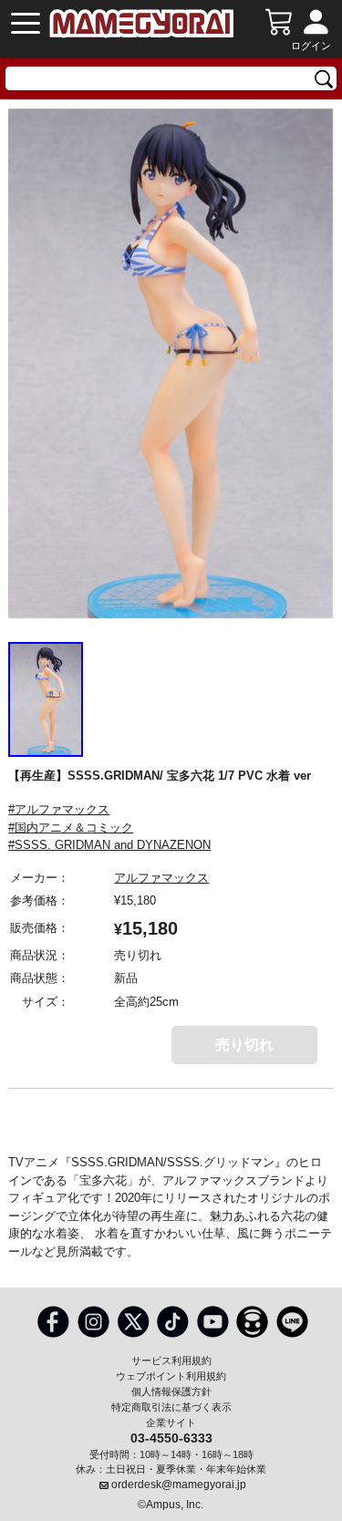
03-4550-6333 (171, 1437)
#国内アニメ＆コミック (70, 827)
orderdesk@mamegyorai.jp (178, 1484)
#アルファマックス (58, 809)
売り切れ (244, 1044)
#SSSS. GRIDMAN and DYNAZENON (109, 845)
